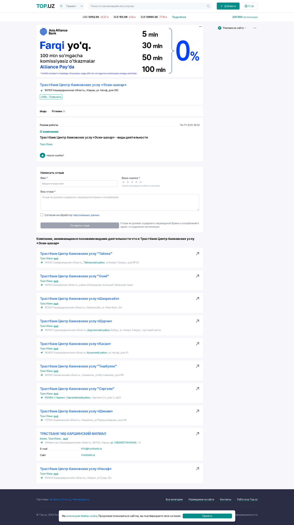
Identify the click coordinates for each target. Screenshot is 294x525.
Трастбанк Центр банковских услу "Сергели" (77, 389)
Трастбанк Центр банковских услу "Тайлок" (76, 254)
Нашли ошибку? (55, 155)
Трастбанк (46, 144)
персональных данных (86, 215)
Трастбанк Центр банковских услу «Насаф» (76, 469)
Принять (207, 515)
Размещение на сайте (201, 499)
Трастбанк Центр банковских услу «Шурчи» (76, 321)
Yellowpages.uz (81, 499)
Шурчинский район (98, 330)
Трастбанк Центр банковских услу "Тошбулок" (78, 366)
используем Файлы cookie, (82, 515)
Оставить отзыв (79, 225)
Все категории (174, 499)
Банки (44, 438)
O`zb (251, 6)
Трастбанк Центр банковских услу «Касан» (75, 344)
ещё (56, 258)
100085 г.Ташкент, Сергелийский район (67, 397)
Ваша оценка (131, 177)
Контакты (225, 499)
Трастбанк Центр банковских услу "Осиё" (74, 276)
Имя (44, 177)
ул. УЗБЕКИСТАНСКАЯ (123, 442)
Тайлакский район (94, 262)
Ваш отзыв (47, 191)
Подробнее (179, 17)
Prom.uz (66, 499)
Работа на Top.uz (247, 499)
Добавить (230, 6)
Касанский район (97, 352)
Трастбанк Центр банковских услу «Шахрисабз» (79, 299)
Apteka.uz (55, 499)
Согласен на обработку (72, 215)
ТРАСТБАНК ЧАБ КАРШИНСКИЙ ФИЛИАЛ (73, 434)
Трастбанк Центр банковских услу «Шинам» (76, 411)
